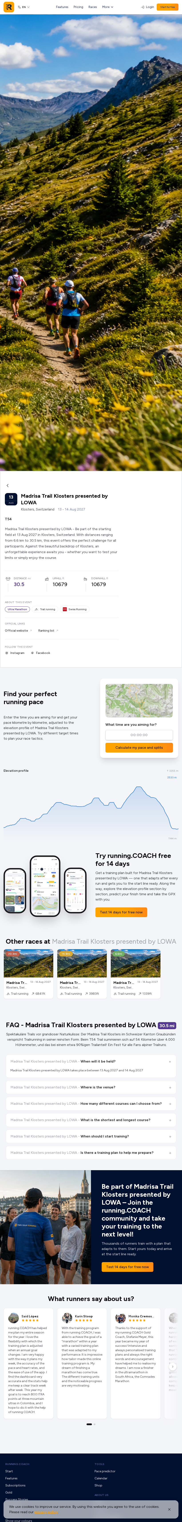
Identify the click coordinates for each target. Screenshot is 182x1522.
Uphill (57, 578)
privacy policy (46, 1512)
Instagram (17, 653)
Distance (20, 578)
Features (62, 7)
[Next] (173, 1367)
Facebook (43, 653)
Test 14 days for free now (121, 912)
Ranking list (46, 630)
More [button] (105, 7)
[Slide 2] (94, 1424)
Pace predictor (105, 1471)
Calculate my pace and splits (139, 747)
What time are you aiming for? (130, 724)
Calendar (101, 1478)
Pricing (78, 7)
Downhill (98, 578)
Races (93, 7)
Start (9, 1471)
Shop (98, 1485)
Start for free (167, 7)
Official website (16, 630)
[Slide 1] (89, 1424)
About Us (102, 1495)
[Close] (169, 1509)
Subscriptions (15, 1485)
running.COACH (17, 1464)
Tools (100, 1464)
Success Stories (16, 1499)
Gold (8, 1492)
